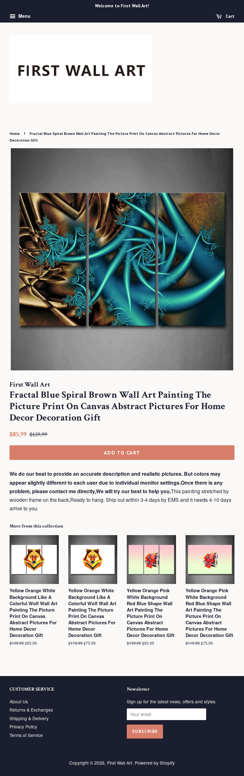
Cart (229, 16)
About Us (19, 701)
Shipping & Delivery (29, 718)
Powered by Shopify (155, 762)
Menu (23, 16)
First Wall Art (119, 762)
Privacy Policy (23, 726)
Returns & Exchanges (31, 709)
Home (15, 133)
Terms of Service (26, 735)
